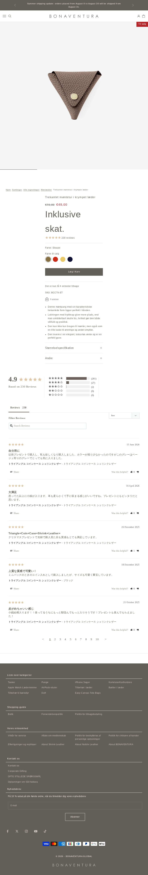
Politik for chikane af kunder (124, 735)
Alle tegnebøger (31, 190)
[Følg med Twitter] (17, 831)
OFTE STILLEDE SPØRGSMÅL (24, 776)
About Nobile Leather (86, 744)
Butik (10, 714)
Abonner (75, 817)
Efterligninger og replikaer (22, 744)
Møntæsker (46, 190)
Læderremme (22, 687)
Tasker (11, 682)
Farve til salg (52, 253)
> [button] (105, 639)
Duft (44, 693)
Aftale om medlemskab (54, 735)
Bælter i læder (116, 687)
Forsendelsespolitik (52, 714)
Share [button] (16, 472)
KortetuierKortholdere (120, 682)
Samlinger (17, 190)
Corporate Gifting (17, 771)
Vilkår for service (17, 735)
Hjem (8, 190)
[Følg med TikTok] (45, 831)
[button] (132, 472)
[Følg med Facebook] (7, 831)
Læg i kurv (74, 271)
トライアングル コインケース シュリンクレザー (34, 463)
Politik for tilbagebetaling (88, 714)
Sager (82, 682)
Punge (45, 682)
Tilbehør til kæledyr (18, 693)
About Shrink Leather (53, 744)
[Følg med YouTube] (36, 831)
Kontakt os (13, 765)
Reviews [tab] (15, 407)
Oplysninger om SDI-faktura (23, 782)
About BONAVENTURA (121, 744)
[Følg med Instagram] (26, 831)
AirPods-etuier (49, 687)
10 (97, 639)
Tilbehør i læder (83, 687)
